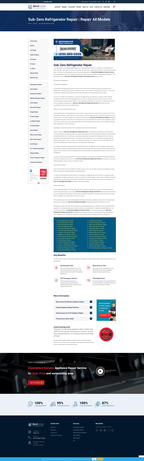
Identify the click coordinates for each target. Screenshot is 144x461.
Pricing (78, 7)
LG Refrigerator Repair (95, 220)
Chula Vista (33, 41)
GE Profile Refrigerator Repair (66, 238)
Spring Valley (34, 73)
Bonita (32, 45)
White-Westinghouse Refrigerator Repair (100, 248)
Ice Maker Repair (35, 121)
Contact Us (98, 7)
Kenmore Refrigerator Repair (66, 248)
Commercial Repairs (36, 162)
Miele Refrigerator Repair (96, 230)
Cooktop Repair (34, 125)
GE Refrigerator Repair (64, 240)
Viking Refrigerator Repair (96, 244)
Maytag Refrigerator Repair (96, 228)
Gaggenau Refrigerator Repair (66, 234)
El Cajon (32, 64)
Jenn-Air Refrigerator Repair (66, 244)
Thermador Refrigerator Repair (98, 238)
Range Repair (34, 112)
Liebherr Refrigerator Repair (97, 222)
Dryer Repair (34, 103)
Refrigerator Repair (36, 84)
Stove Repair (34, 130)
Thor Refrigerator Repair (96, 240)
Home (29, 23)
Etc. (74, 440)
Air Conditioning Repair (37, 148)
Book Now (107, 7)
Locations (71, 7)
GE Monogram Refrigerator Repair (68, 236)
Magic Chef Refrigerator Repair (98, 224)
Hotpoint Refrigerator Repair (66, 242)
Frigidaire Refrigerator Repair (66, 232)
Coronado (33, 59)
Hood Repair (34, 144)
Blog (91, 7)
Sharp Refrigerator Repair (96, 234)
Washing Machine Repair (37, 98)
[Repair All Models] (37, 7)
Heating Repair (34, 153)
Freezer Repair (34, 116)
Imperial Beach (34, 55)
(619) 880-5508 (48, 1)
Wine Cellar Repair (35, 139)
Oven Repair (34, 89)
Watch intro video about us (111, 371)
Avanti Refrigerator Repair (65, 222)
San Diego (33, 50)
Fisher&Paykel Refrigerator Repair (68, 230)
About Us (85, 7)
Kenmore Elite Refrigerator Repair (68, 246)
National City (34, 77)
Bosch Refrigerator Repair (65, 224)
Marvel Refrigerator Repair (96, 226)
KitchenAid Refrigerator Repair (67, 250)
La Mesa (32, 68)
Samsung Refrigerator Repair (97, 232)
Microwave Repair (35, 107)
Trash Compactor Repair (37, 157)
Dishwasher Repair (35, 93)
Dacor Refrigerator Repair (65, 226)
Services (58, 7)
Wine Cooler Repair (36, 135)
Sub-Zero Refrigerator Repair (97, 236)
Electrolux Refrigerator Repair (67, 228)
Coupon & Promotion (56, 435)
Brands (64, 7)
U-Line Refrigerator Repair (96, 242)
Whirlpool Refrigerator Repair (97, 246)
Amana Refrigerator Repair (66, 220)
